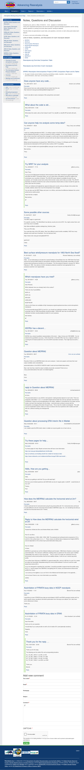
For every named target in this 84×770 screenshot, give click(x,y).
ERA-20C (27, 52)
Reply (25, 98)
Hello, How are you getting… (37, 468)
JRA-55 (27, 54)
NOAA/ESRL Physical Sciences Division (50, 764)
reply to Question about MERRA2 (39, 387)
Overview (8, 75)
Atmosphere (14, 11)
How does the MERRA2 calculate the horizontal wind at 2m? (50, 498)
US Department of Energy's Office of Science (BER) (27, 766)
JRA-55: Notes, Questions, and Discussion (12, 49)
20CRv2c (27, 42)
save (7, 87)
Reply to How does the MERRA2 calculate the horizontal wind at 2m (51, 520)
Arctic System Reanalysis (32, 44)
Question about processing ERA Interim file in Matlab (47, 420)
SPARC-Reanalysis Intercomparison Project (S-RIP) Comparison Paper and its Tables (51, 71)
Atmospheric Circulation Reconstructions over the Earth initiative (43, 761)
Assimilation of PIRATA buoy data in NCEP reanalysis (47, 587)
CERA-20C (28, 47)
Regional (30, 11)
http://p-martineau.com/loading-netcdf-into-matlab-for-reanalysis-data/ (43, 454)
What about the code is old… (37, 104)
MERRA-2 (27, 56)
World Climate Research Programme (48, 762)
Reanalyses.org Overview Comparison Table (37, 60)
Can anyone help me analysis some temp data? (44, 122)
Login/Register (75, 3)
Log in (77, 750)
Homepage (26, 690)
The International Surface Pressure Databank (12, 71)
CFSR (26, 49)
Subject (25, 696)
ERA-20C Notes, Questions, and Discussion (11, 41)
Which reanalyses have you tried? (39, 276)
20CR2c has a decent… (35, 328)
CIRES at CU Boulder (18, 764)
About (6, 11)
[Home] (10, 4)
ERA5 (26, 58)
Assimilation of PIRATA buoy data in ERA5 (43, 613)
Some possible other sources (36, 212)
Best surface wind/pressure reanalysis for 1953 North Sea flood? (52, 252)
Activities (49, 11)
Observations (40, 11)
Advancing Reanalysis (29, 5)
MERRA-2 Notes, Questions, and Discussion (11, 54)
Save (26, 743)
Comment (25, 702)
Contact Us (75, 1)
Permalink (26, 86)
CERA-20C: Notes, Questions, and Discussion (12, 33)
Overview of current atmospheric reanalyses (12, 61)
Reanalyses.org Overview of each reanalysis (37, 66)
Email (24, 684)
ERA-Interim (28, 51)
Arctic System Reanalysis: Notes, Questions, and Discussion (10, 28)
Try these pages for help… (36, 440)
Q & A (7, 89)
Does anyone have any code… (37, 80)
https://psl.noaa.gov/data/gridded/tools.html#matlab (38, 451)
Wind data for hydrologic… (12, 95)
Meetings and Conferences (13, 78)
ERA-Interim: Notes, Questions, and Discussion (12, 45)
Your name (26, 678)
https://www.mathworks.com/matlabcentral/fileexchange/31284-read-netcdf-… (46, 456)
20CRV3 (27, 40)
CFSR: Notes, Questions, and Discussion (11, 37)
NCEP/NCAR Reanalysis (31, 45)
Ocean (23, 11)
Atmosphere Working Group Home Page (14, 15)
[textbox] (52, 714)
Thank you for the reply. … (37, 641)
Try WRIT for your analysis (36, 164)
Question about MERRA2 (35, 351)
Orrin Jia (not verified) (74, 354)
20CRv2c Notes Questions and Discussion (12, 23)
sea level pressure (10, 98)
